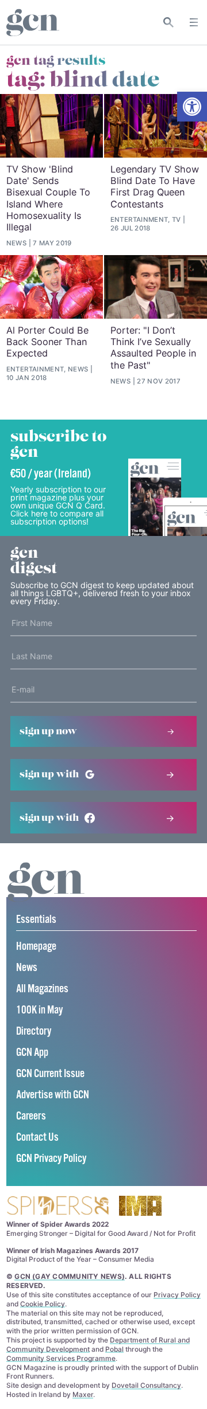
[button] (192, 107)
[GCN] (46, 893)
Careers (31, 1116)
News (26, 968)
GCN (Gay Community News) (69, 1276)
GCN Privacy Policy (51, 1159)
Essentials (36, 920)
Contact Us (37, 1137)
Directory (33, 1031)
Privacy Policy (177, 1294)
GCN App (32, 1053)
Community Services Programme (61, 1358)
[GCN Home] (32, 23)
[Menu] (194, 22)
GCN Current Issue (50, 1074)
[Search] (169, 22)
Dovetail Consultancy (146, 1385)
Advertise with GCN (52, 1095)
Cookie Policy (42, 1304)
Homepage (36, 947)
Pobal (114, 1349)
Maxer (82, 1394)
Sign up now (48, 731)
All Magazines (42, 989)
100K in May (39, 1010)
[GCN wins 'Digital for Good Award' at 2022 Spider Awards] (57, 1206)
